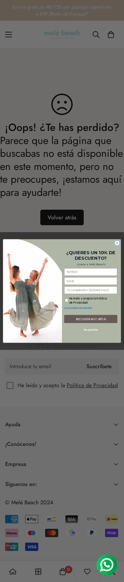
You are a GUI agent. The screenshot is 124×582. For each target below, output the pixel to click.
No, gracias (91, 330)
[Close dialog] (117, 243)
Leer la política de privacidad (78, 307)
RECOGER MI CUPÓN (91, 319)
